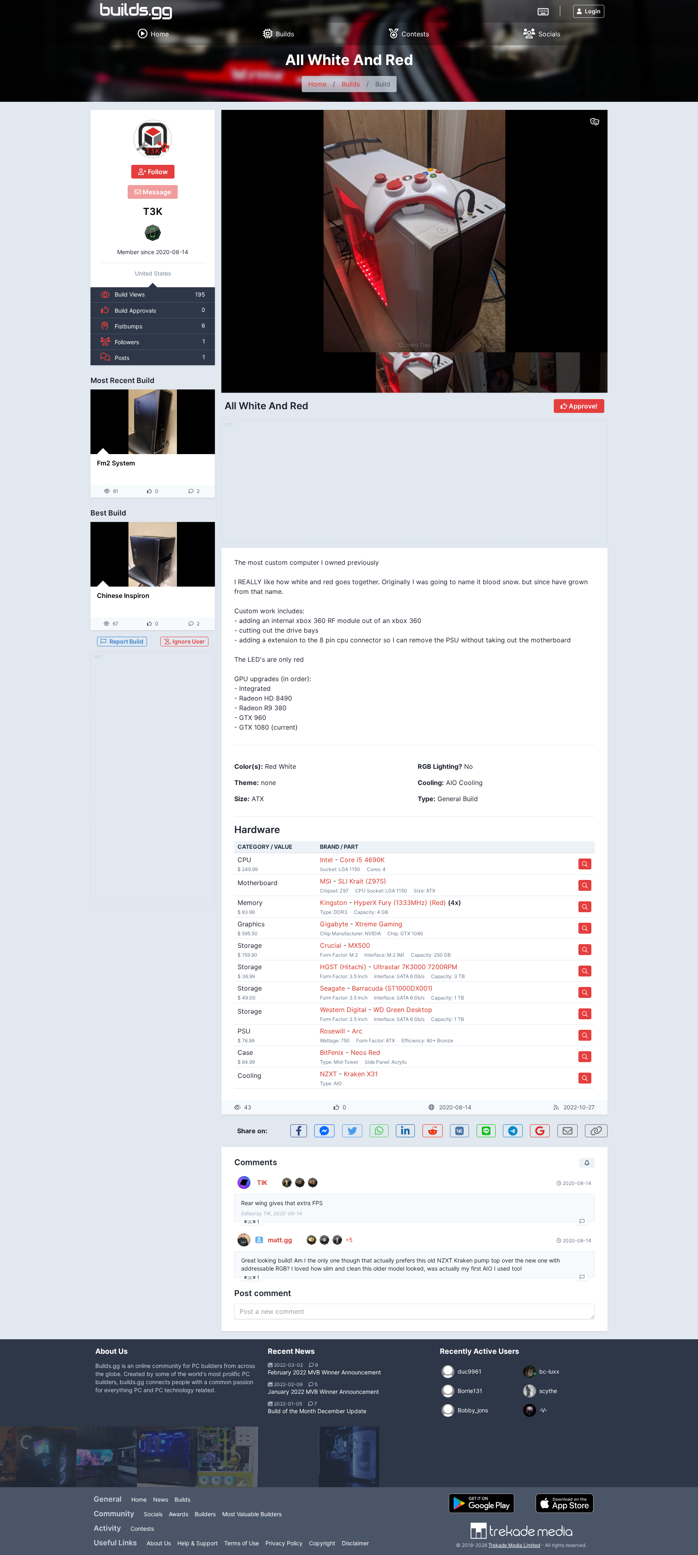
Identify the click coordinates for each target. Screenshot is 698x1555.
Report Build (126, 641)
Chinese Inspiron (123, 595)
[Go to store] (584, 864)
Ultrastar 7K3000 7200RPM (415, 967)
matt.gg (280, 1240)
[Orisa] (228, 1457)
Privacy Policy (284, 1543)
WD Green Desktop (402, 1010)
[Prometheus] (106, 1457)
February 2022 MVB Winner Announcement (324, 1372)
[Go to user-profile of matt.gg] (244, 1239)
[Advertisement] (153, 782)
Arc (357, 1031)
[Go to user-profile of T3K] (152, 139)
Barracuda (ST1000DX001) (392, 988)
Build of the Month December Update (317, 1411)
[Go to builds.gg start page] (136, 11)
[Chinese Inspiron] (152, 554)
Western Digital (343, 1010)
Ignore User (188, 641)
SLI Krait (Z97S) (362, 881)
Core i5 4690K (362, 860)
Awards (178, 1514)
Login (593, 11)
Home (317, 84)
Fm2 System (116, 463)
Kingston (333, 902)
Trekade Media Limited (514, 1545)
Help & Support (197, 1543)
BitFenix (332, 1052)
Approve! (582, 406)
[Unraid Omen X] (288, 1457)
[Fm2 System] (152, 421)
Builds (351, 84)
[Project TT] (349, 1457)
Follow (157, 172)
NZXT (328, 1074)
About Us (159, 1543)
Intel (326, 860)
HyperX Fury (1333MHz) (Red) (400, 902)
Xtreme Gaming (378, 924)
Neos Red (365, 1052)
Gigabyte (334, 924)
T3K (152, 211)
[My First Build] (167, 1457)
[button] (584, 231)
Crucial (330, 945)
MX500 (359, 945)
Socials (153, 1514)
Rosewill (332, 1031)
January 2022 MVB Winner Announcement (323, 1391)
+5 (349, 1239)
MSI (325, 881)
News (160, 1499)
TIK (262, 1182)
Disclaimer (355, 1543)
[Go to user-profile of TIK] (244, 1182)
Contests (142, 1528)
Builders (205, 1514)
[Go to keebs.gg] (543, 11)
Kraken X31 (361, 1074)
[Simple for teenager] (46, 1457)
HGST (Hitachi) (343, 967)
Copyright (322, 1543)
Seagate (332, 988)
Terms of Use (241, 1543)
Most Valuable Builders (252, 1514)
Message (156, 192)
